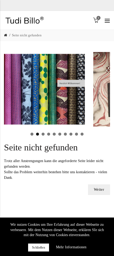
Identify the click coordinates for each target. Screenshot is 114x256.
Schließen (38, 247)
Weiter (99, 190)
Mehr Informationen (71, 247)
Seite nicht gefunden (27, 35)
